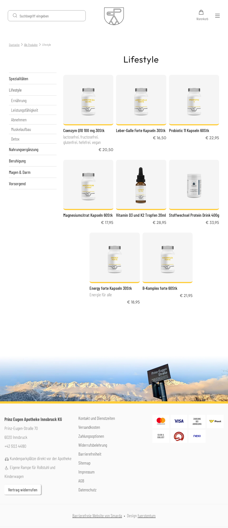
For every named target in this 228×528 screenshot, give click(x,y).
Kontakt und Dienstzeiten (96, 418)
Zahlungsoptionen (91, 436)
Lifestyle (15, 90)
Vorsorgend (17, 183)
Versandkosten (89, 427)
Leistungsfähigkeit (24, 110)
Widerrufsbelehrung (92, 445)
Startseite (14, 44)
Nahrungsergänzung (23, 149)
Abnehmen (18, 119)
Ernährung (18, 100)
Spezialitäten (18, 78)
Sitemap (84, 462)
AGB (81, 480)
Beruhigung (17, 160)
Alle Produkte (31, 44)
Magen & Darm (20, 172)
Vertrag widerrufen (22, 489)
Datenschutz (87, 489)
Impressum (86, 471)
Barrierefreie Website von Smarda (97, 515)
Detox (15, 138)
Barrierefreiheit (89, 453)
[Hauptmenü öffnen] (217, 16)
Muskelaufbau (21, 129)
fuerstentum (147, 515)
